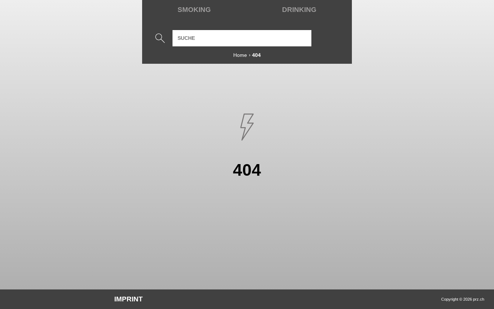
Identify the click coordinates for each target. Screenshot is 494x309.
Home (240, 55)
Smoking (194, 9)
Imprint (128, 299)
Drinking (299, 9)
